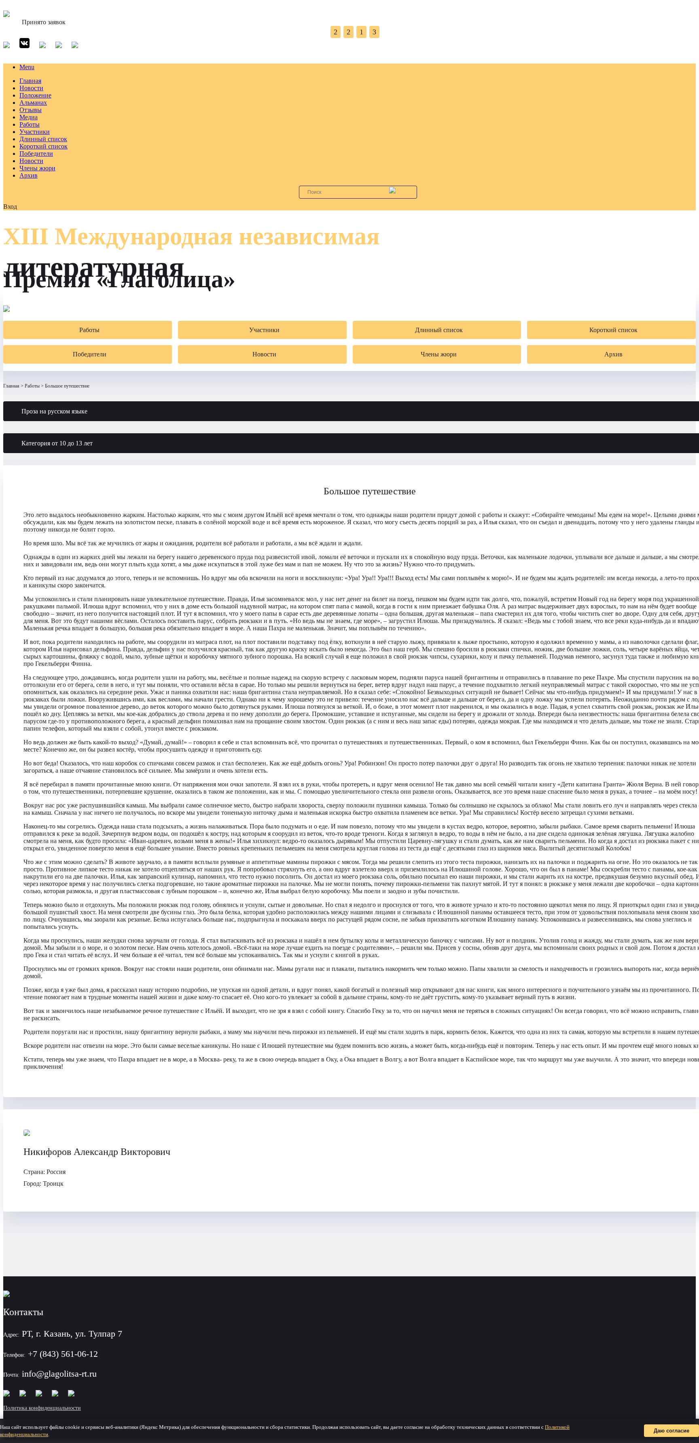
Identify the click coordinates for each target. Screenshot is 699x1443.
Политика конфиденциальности (42, 1408)
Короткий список (43, 146)
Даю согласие (671, 1431)
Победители (36, 153)
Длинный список (43, 139)
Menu (26, 67)
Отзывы (30, 109)
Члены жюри (37, 168)
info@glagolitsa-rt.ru (59, 1374)
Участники (34, 131)
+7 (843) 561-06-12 (63, 1354)
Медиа (28, 117)
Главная (30, 80)
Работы (29, 124)
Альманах (33, 102)
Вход (10, 206)
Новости (31, 88)
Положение (35, 95)
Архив (28, 175)
